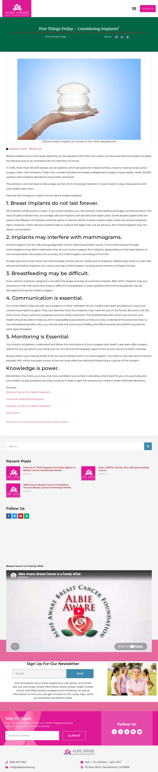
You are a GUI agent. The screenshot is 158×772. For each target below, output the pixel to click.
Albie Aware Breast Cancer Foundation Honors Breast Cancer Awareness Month (47, 486)
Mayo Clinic (13, 412)
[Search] (148, 446)
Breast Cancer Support (41, 422)
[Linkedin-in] (126, 731)
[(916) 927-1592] (6, 762)
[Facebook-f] (114, 731)
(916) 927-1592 (18, 762)
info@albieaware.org (22, 767)
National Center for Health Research (28, 392)
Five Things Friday (55, 36)
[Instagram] (120, 731)
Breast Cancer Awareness (18, 422)
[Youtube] (139, 731)
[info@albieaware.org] (6, 767)
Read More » (28, 474)
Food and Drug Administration (25, 399)
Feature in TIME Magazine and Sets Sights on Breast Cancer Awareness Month (49, 469)
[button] (134, 8)
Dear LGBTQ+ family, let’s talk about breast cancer (123, 469)
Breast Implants (60, 422)
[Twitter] (133, 731)
